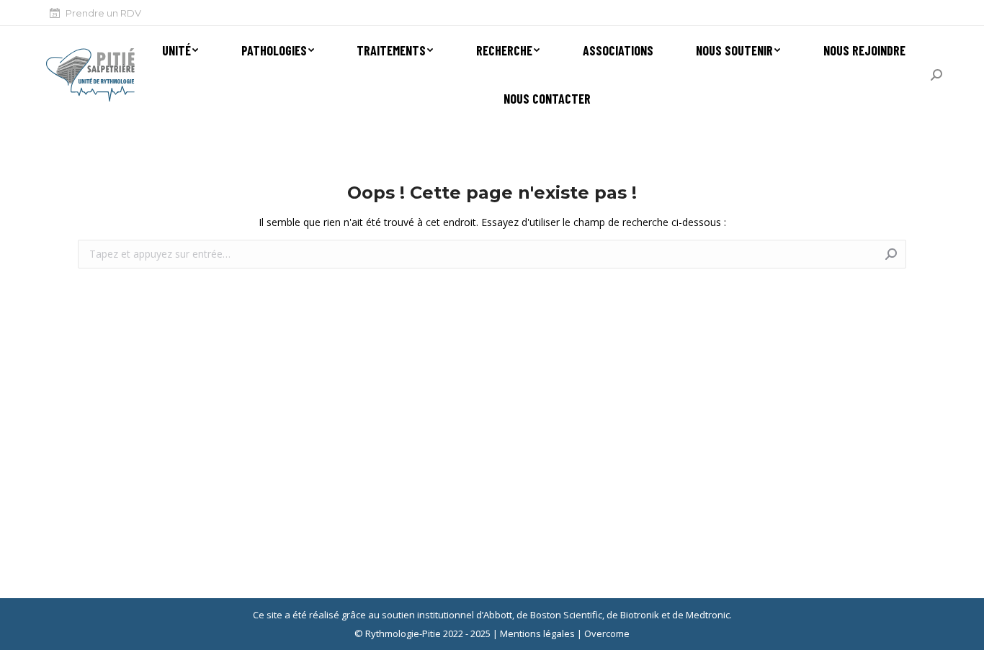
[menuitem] (178, 50)
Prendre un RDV (103, 13)
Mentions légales (537, 633)
